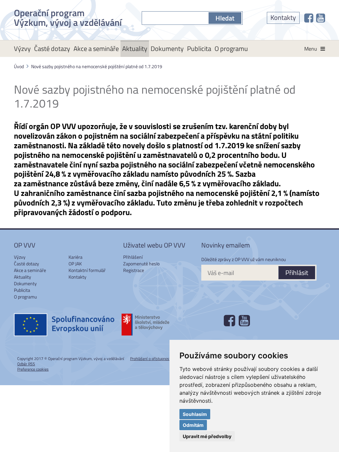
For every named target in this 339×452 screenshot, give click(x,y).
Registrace (133, 270)
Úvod (19, 66)
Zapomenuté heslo (141, 263)
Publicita (199, 48)
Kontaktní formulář (87, 270)
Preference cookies (33, 369)
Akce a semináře (96, 48)
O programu (231, 48)
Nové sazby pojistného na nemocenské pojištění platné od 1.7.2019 (96, 66)
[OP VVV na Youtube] (320, 17)
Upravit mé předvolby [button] (207, 436)
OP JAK (75, 263)
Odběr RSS (26, 364)
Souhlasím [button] (195, 414)
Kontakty (283, 17)
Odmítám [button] (193, 425)
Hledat (225, 18)
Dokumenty (167, 48)
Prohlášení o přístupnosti (150, 358)
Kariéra (75, 256)
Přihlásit (296, 272)
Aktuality (134, 48)
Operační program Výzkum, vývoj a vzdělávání (68, 16)
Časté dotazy (52, 48)
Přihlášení (133, 256)
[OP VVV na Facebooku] (308, 17)
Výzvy (22, 48)
